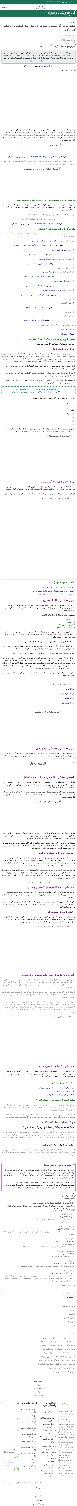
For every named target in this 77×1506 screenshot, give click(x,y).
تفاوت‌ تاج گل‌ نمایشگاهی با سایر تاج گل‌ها (61, 1368)
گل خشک (72, 1314)
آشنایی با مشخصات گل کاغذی (34, 320)
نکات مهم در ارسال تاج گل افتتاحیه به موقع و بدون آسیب (56, 1356)
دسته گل (19, 132)
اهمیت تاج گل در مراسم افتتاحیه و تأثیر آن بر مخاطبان (57, 1345)
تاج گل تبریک (69, 689)
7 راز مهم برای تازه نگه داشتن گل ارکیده (60, 1095)
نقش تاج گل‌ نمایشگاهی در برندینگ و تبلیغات (61, 1372)
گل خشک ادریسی (59, 281)
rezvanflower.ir (8, 1476)
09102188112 (49, 2)
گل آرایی (72, 1325)
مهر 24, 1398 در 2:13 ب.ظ (64, 1241)
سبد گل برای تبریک (67, 334)
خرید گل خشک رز (54, 241)
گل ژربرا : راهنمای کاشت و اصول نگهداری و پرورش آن (55, 1088)
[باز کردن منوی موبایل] (73, 7)
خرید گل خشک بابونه (60, 250)
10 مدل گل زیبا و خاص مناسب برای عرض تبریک (58, 587)
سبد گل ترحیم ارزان (67, 329)
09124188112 (57, 2)
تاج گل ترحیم (48, 66)
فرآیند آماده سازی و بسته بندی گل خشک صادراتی (59, 1338)
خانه (74, 16)
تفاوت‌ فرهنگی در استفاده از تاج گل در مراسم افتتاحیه (57, 1341)
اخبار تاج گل (71, 1322)
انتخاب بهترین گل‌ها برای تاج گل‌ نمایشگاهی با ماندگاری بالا (56, 1364)
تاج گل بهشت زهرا (68, 703)
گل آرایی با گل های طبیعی (65, 1091)
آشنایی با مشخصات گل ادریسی (33, 286)
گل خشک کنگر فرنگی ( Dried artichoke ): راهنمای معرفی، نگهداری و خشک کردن (34, 157)
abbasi (63, 35)
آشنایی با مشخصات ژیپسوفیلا (33, 264)
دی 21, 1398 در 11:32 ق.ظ (65, 1229)
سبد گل (66, 135)
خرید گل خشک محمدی (39, 241)
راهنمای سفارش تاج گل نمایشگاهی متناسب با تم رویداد (57, 1360)
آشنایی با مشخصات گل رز (44, 245)
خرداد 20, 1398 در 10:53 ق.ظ (62, 1273)
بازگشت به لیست (69, 1198)
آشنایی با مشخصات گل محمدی (24, 245)
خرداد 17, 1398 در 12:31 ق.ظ (64, 1263)
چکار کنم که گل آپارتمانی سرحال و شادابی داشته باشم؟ (55, 594)
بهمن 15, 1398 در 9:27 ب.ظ (64, 1217)
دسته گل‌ (69, 489)
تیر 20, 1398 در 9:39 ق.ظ (65, 1254)
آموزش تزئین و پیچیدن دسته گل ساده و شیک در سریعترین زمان (53, 591)
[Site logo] (38, 7)
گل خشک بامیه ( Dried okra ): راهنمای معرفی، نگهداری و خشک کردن (34, 224)
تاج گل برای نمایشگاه (67, 694)
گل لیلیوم (71, 303)
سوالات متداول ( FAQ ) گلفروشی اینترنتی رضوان (47, 1439)
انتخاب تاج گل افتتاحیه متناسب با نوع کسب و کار (59, 1353)
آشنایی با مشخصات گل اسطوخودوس (33, 295)
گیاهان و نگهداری (69, 1318)
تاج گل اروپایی (69, 698)
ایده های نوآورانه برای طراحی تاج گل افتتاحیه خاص (58, 1349)
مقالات (68, 16)
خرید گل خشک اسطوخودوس (51, 290)
